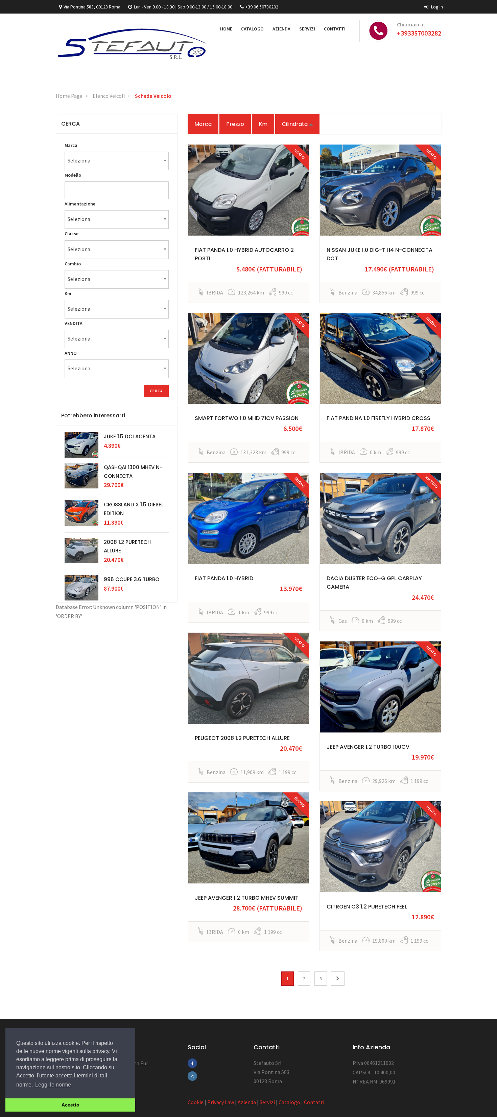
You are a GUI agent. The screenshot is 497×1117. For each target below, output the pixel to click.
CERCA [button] (70, 124)
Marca (203, 124)
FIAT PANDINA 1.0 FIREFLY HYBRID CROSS (378, 418)
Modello (73, 175)
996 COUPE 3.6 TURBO (131, 579)
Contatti (314, 1102)
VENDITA (73, 323)
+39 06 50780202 (261, 7)
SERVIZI (307, 29)
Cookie (196, 1102)
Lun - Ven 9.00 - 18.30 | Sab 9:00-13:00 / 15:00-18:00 (183, 7)
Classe (71, 234)
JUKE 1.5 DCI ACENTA (130, 436)
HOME (226, 29)
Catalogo (289, 1102)
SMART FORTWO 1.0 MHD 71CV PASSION (247, 418)
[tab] (116, 123)
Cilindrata (295, 124)
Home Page (69, 95)
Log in (436, 7)
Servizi (267, 1102)
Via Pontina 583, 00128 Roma (92, 7)
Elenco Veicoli (109, 95)
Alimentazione (80, 204)
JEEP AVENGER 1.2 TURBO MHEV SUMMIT (247, 898)
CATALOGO (252, 29)
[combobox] (117, 161)
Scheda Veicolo (153, 95)
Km (263, 124)
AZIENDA (281, 29)
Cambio (73, 264)
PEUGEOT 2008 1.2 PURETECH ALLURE (242, 738)
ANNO (71, 353)
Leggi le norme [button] (53, 1085)
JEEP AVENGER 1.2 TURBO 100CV (368, 747)
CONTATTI (335, 29)
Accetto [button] (70, 1105)
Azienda (247, 1102)
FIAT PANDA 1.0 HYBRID (224, 578)
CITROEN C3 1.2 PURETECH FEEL (367, 907)
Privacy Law (220, 1102)
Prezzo (235, 124)
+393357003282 (419, 33)
